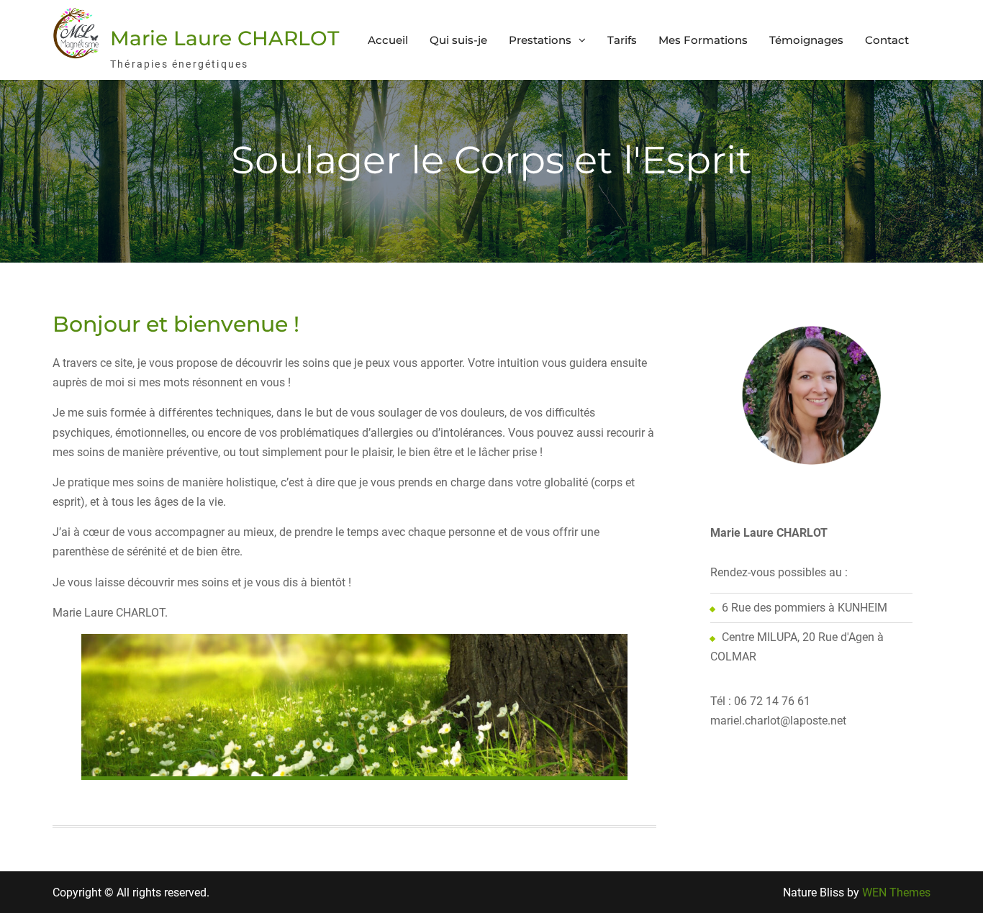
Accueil (388, 40)
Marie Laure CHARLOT (224, 38)
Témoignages (806, 40)
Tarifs (622, 40)
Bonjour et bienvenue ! (176, 324)
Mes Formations (703, 40)
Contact (887, 40)
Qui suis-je (458, 40)
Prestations (540, 40)
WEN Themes (896, 892)
